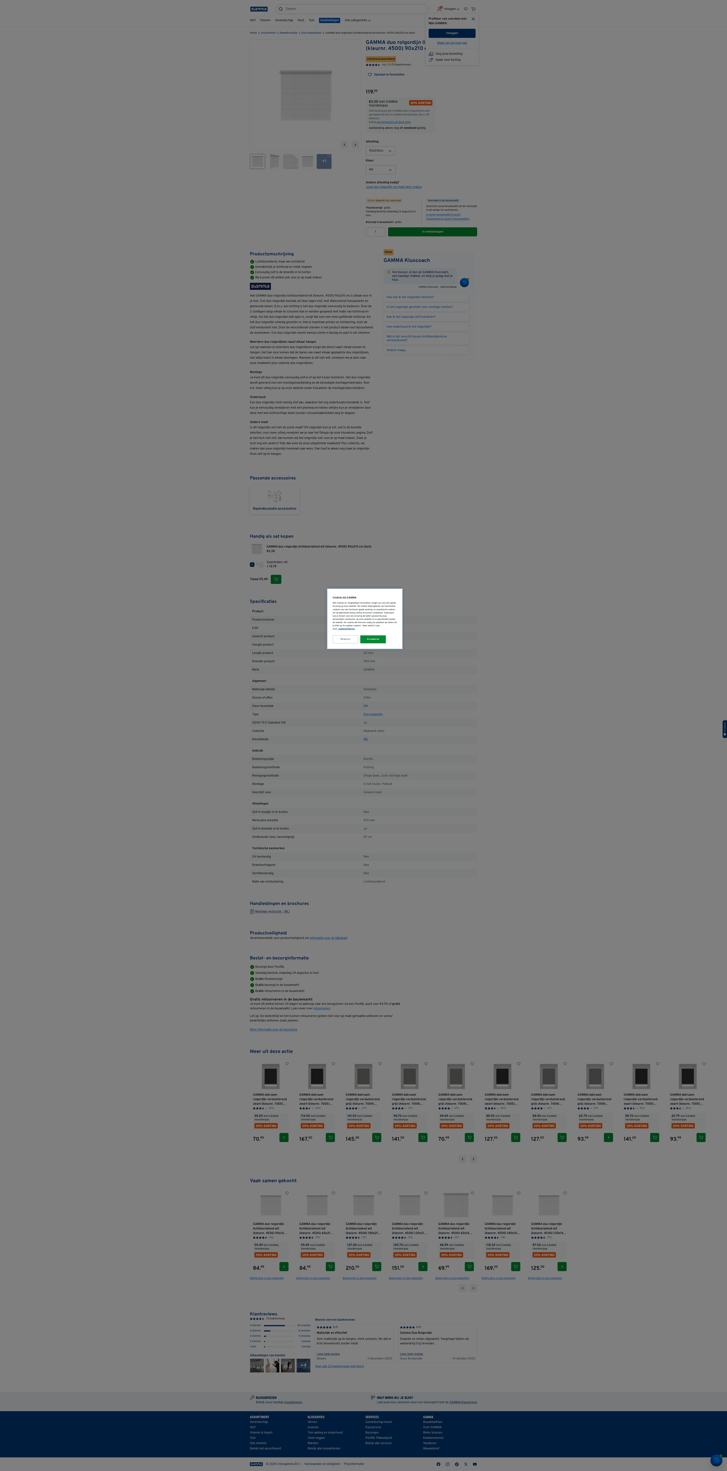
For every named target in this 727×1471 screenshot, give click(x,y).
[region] (365, 618)
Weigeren (345, 639)
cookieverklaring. (346, 629)
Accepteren (373, 639)
